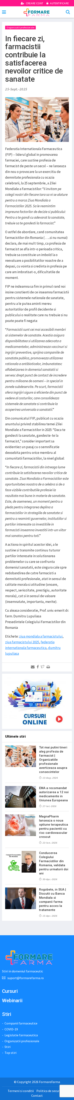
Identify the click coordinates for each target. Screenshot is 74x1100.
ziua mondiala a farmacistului (40, 636)
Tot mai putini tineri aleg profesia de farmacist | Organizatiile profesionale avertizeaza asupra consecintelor (53, 760)
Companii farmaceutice (21, 1023)
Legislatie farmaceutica (21, 1035)
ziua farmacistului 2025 (22, 642)
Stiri (7, 1047)
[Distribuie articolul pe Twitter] (43, 667)
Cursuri (10, 991)
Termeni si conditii (21, 1091)
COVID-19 (11, 1029)
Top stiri (10, 1053)
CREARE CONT (34, 3)
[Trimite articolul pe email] (33, 667)
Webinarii (12, 1000)
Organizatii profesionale (20, 27)
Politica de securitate (51, 1091)
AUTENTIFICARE (59, 3)
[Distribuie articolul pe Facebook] (38, 667)
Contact (37, 1095)
